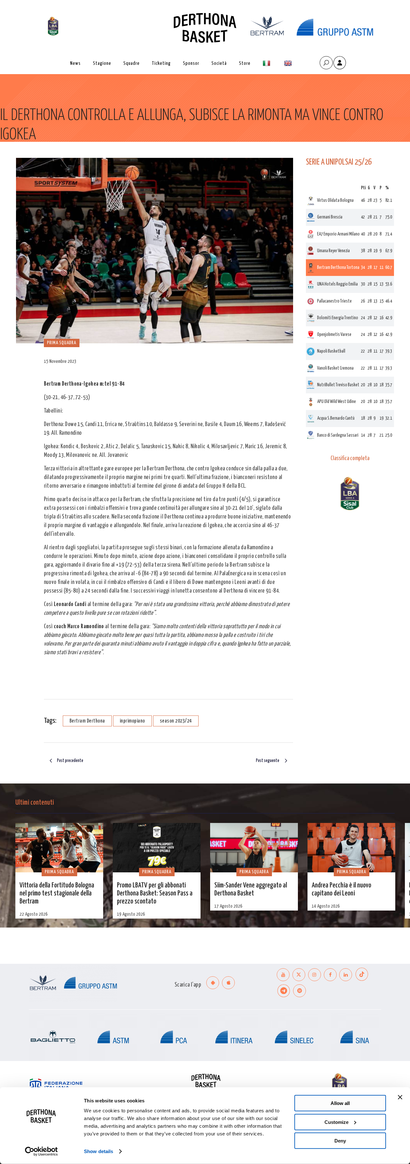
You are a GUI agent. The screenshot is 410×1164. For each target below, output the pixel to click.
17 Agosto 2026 (228, 906)
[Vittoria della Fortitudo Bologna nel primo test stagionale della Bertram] (59, 847)
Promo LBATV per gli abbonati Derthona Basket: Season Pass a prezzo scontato (155, 893)
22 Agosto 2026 (34, 914)
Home (5, 155)
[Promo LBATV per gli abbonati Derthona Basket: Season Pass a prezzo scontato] (157, 847)
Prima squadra (27, 155)
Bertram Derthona (87, 721)
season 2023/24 (176, 721)
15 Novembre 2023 (60, 361)
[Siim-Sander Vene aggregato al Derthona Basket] (254, 847)
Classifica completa (350, 458)
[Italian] (267, 63)
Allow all (340, 1103)
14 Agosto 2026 (326, 906)
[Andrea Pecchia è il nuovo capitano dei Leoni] (351, 847)
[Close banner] (400, 1097)
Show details (98, 1151)
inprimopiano (132, 721)
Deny (340, 1140)
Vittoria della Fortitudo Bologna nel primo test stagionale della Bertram (57, 893)
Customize (336, 1122)
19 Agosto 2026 (131, 914)
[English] (288, 63)
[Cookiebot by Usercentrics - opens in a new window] (41, 1151)
